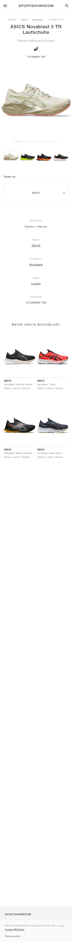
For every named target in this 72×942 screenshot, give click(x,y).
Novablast (37, 19)
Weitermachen (13, 936)
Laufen (36, 283)
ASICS (24, 19)
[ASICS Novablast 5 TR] (11, 157)
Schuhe (12, 19)
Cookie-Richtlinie (14, 929)
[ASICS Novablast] (27, 157)
